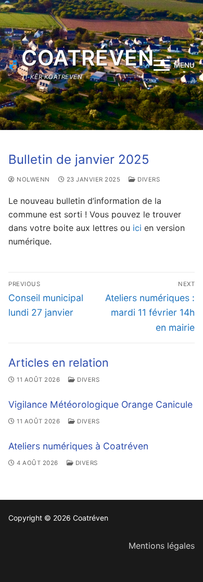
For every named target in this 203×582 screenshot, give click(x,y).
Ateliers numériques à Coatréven (78, 446)
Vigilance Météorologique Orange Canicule (100, 404)
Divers (148, 179)
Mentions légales (162, 545)
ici (138, 228)
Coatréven (87, 58)
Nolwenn (32, 179)
